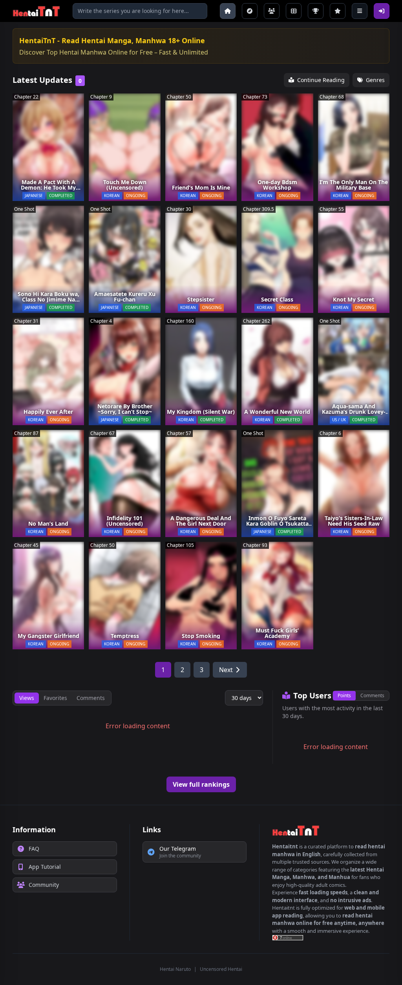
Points (344, 695)
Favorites (55, 698)
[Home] (228, 11)
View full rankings (201, 784)
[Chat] (272, 11)
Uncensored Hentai (221, 969)
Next (226, 669)
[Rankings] (315, 11)
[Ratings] (337, 11)
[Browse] (250, 11)
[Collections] (294, 11)
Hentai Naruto (175, 969)
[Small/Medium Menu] (359, 11)
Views (26, 698)
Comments (372, 695)
